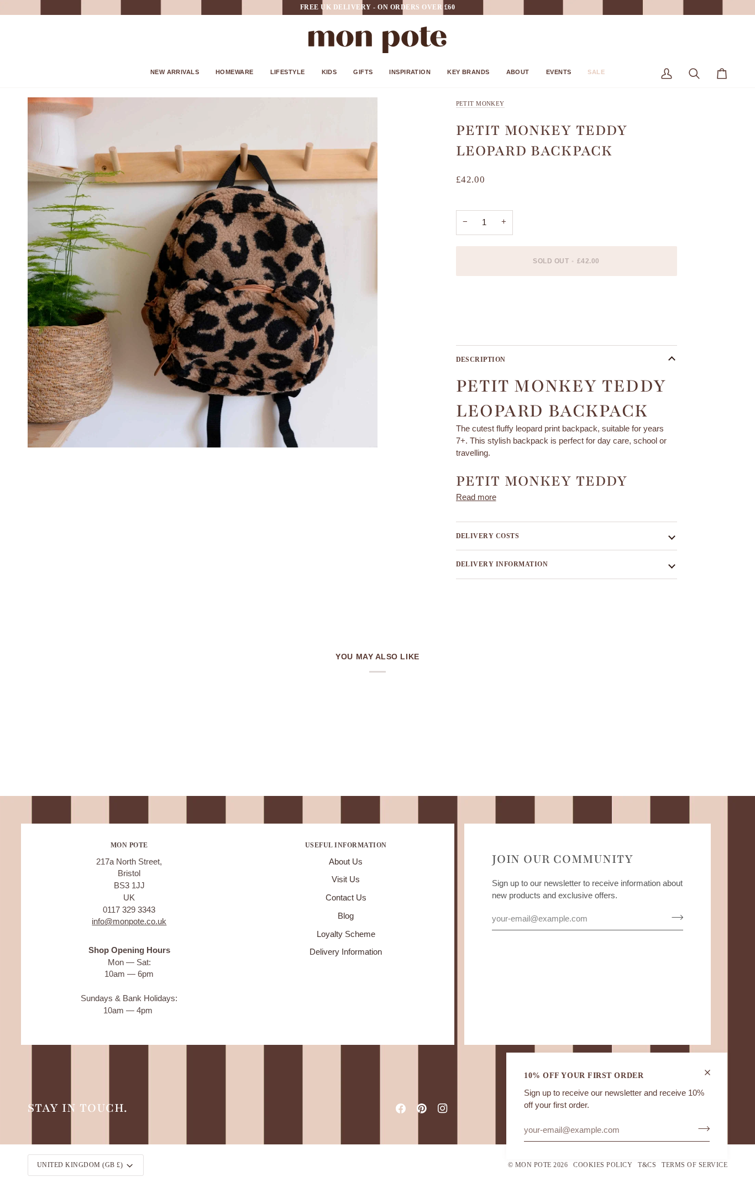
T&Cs (647, 1165)
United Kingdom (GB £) (80, 1165)
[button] (174, 76)
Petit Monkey (480, 103)
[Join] (700, 1128)
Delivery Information (346, 951)
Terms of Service (694, 1165)
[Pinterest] (422, 1108)
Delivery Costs (488, 536)
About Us (346, 861)
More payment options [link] (496, 327)
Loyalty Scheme (346, 934)
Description (481, 359)
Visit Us (346, 879)
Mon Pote (533, 1165)
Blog (346, 916)
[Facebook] (401, 1108)
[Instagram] (443, 1108)
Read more (476, 497)
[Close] (712, 1072)
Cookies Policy (602, 1165)
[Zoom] (48, 426)
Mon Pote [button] (129, 845)
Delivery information (502, 564)
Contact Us (346, 897)
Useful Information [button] (346, 845)
